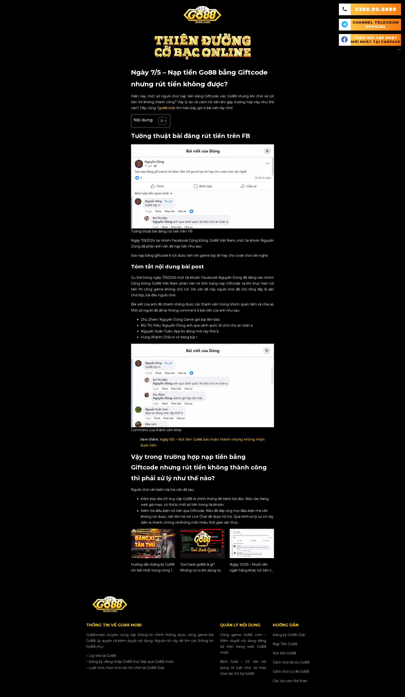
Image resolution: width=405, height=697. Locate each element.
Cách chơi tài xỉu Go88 (291, 662)
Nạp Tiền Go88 (285, 644)
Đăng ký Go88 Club (289, 635)
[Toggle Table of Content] (160, 121)
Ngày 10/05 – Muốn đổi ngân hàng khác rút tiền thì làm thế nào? (252, 567)
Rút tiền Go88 (284, 653)
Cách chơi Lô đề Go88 (291, 671)
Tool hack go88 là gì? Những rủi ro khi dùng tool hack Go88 (201, 567)
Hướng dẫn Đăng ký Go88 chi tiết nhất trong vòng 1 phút (153, 567)
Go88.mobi (95, 635)
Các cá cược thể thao (290, 681)
